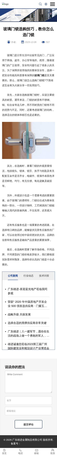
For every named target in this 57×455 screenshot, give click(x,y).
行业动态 (28, 275)
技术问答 (44, 275)
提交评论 (28, 424)
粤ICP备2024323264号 (33, 443)
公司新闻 (13, 275)
